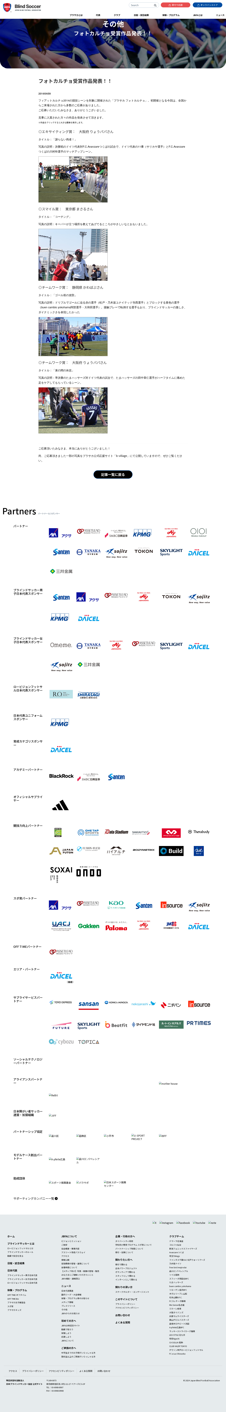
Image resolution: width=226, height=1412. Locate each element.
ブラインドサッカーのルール (20, 1258)
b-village (121, 456)
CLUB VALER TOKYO (178, 1352)
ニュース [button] (220, 15)
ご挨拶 (64, 1251)
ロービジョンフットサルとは (20, 1254)
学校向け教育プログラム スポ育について (133, 1251)
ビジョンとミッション (71, 1247)
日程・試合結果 (16, 1270)
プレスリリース (68, 1312)
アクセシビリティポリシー (127, 1314)
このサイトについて (126, 1306)
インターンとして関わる (126, 1286)
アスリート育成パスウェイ (73, 1258)
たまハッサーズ (176, 1288)
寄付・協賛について (124, 1258)
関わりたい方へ (124, 1266)
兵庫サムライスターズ (179, 1322)
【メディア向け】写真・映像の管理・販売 (80, 1277)
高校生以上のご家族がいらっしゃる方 (78, 1363)
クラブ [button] (117, 15)
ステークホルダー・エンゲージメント (132, 1298)
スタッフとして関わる (125, 1282)
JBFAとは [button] (197, 15)
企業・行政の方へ (125, 1243)
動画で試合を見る (15, 1262)
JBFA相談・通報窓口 (70, 1285)
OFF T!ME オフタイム (16, 1301)
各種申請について (69, 1274)
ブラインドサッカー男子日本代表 (22, 1281)
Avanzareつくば (176, 1258)
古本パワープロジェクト (126, 1274)
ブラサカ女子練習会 (16, 1309)
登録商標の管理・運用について (75, 1270)
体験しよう (66, 1339)
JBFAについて (69, 1243)
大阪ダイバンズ (176, 1318)
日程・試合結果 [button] (141, 15)
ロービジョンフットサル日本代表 (22, 1289)
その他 (64, 1316)
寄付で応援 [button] (177, 4)
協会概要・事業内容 (70, 1255)
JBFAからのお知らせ (70, 1320)
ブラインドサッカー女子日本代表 (22, 1285)
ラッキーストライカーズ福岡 (182, 1337)
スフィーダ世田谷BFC (179, 1285)
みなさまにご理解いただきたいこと (77, 1281)
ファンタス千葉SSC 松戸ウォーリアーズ (187, 1266)
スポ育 (10, 1312)
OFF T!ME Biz (13, 1305)
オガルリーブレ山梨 (178, 1300)
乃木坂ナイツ (175, 1270)
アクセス (65, 1262)
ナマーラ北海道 (176, 1247)
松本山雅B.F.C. (175, 1304)
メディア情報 (67, 1308)
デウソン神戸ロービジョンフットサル (186, 1356)
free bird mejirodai (177, 1274)
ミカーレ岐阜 (175, 1315)
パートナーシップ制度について (129, 1255)
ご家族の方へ (68, 1354)
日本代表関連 (67, 1297)
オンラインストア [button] (209, 4)
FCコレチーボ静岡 (177, 1307)
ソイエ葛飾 (174, 1281)
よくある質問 (122, 1329)
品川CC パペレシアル (178, 1277)
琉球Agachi (174, 1345)
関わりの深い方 (124, 1293)
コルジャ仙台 (175, 1251)
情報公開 (65, 1266)
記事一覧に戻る (113, 474)
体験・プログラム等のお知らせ (75, 1304)
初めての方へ (68, 1327)
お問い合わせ (122, 1322)
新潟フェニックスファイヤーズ (183, 1255)
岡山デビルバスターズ (179, 1326)
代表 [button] (98, 15)
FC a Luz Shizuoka (177, 1360)
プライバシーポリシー (125, 1310)
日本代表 (12, 1277)
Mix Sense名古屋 (176, 1311)
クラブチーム (176, 1243)
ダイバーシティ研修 (124, 1247)
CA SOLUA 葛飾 (176, 1349)
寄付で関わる (121, 1271)
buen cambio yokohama (180, 1292)
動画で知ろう (67, 1335)
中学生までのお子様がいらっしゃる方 (78, 1359)
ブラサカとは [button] (76, 15)
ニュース (66, 1292)
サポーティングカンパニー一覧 (34, 1205)
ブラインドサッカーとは (20, 1250)
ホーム (11, 1243)
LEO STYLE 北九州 (177, 1341)
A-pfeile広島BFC (176, 1334)
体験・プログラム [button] (171, 15)
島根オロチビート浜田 (179, 1330)
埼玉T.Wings (174, 1262)
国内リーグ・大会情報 (71, 1301)
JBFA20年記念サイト (70, 1332)
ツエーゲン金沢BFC (178, 1296)
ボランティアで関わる (125, 1278)
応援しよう (66, 1343)
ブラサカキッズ (14, 1316)
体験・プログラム (17, 1297)
